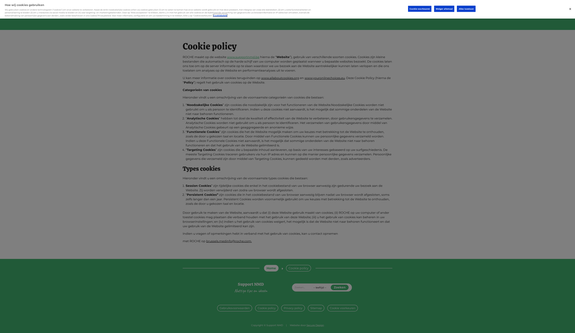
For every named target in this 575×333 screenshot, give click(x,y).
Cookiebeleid (220, 15)
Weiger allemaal (444, 8)
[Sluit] (570, 9)
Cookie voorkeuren (420, 8)
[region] (287, 9)
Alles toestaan (466, 8)
